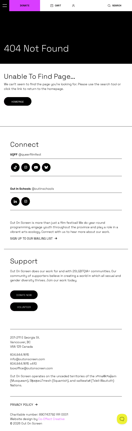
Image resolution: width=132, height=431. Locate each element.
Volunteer (24, 307)
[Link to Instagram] (15, 167)
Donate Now (24, 295)
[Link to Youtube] (36, 167)
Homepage (18, 101)
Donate (24, 5)
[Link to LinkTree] (46, 167)
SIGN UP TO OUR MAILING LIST (31, 238)
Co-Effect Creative (51, 419)
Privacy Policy (21, 405)
